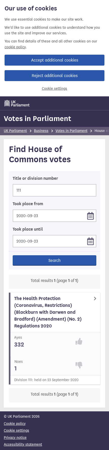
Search (54, 260)
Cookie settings (54, 88)
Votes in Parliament (37, 118)
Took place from (28, 203)
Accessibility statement (23, 444)
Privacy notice (15, 438)
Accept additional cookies (54, 60)
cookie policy (15, 47)
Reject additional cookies (55, 75)
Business (41, 131)
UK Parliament (15, 131)
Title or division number (35, 178)
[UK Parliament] (17, 103)
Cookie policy (15, 424)
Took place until (28, 229)
